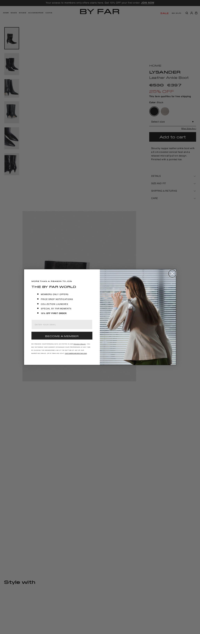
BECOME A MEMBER (62, 336)
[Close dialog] (172, 273)
